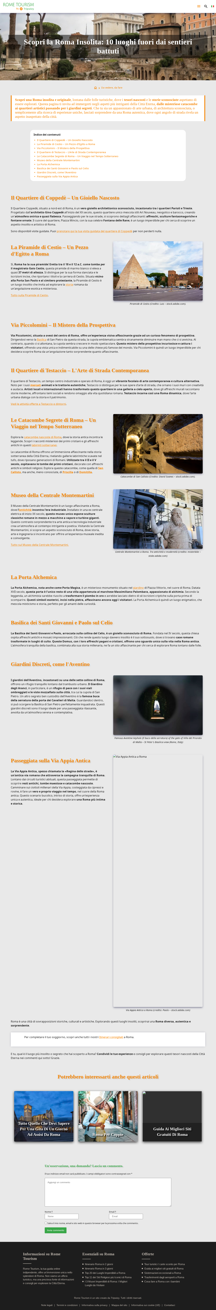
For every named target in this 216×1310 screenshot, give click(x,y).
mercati (35, 385)
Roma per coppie (107, 1134)
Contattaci (169, 1305)
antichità (25, 510)
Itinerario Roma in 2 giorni (99, 1264)
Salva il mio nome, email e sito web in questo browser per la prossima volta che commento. (92, 1223)
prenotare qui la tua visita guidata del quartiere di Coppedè (94, 231)
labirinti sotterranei (44, 445)
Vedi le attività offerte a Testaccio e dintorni (38, 404)
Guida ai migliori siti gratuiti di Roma (163, 1268)
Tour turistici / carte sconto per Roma (164, 1264)
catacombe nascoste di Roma (42, 437)
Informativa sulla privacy (94, 1305)
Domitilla (85, 472)
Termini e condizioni (67, 1305)
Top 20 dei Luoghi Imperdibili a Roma (105, 1272)
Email (112, 1211)
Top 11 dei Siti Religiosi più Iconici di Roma (108, 1277)
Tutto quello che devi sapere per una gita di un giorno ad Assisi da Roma (44, 1129)
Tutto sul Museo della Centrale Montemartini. (40, 545)
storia (69, 284)
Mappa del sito (119, 1305)
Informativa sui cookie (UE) (145, 1305)
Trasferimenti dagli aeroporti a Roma (164, 1277)
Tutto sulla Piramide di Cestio (29, 295)
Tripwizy (115, 1298)
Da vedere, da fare (111, 87)
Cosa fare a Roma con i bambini (162, 1281)
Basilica (41, 339)
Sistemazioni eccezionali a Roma (162, 1272)
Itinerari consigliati (111, 1037)
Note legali (46, 1305)
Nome (49, 1211)
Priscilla (68, 472)
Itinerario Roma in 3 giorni (99, 1268)
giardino (138, 588)
